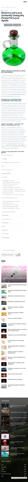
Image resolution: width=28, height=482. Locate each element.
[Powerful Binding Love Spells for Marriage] (5, 412)
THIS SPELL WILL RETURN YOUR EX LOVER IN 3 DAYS (17, 448)
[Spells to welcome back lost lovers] (4, 375)
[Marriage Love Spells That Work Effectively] (5, 442)
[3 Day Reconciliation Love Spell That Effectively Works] (4, 353)
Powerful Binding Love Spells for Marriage (18, 412)
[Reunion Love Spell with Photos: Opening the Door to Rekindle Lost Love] (4, 331)
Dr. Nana (6, 10)
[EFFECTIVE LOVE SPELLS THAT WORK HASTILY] (4, 308)
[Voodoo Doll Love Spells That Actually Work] (5, 418)
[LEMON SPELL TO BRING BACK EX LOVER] (4, 297)
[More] (22, 25)
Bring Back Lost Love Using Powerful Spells (17, 335)
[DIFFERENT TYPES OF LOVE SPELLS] (4, 381)
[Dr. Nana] (2, 10)
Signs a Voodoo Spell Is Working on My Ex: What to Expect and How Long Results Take (18, 424)
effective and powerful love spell (12, 103)
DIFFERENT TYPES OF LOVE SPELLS (15, 379)
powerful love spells (10, 7)
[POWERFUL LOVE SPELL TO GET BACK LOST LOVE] (14, 274)
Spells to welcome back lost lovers (15, 373)
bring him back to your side (12, 96)
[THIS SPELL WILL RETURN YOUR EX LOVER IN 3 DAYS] (4, 286)
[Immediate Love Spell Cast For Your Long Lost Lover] (4, 370)
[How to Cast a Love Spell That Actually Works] (5, 406)
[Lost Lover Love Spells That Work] (4, 320)
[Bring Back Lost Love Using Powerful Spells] (4, 336)
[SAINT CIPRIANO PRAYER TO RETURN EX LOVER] (4, 347)
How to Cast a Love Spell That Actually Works (18, 406)
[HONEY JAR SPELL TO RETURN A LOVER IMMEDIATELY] (4, 364)
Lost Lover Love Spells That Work (15, 318)
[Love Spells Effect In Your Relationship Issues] (4, 342)
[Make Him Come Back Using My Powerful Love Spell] (4, 358)
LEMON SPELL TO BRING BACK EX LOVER (16, 296)
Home (2, 7)
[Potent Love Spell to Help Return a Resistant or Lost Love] (4, 325)
